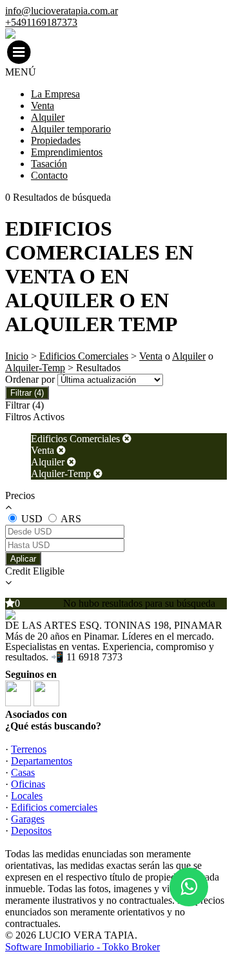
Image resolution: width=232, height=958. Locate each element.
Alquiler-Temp (35, 367)
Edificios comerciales (54, 807)
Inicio (16, 356)
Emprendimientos (66, 152)
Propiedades (56, 140)
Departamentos (41, 760)
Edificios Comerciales (83, 356)
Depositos (31, 830)
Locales (27, 795)
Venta (42, 105)
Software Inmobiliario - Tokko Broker (82, 946)
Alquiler (47, 117)
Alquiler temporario (71, 128)
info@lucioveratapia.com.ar (61, 10)
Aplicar (23, 559)
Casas (23, 772)
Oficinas (28, 784)
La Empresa (55, 93)
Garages (27, 818)
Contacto (49, 175)
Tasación (49, 163)
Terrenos (28, 749)
